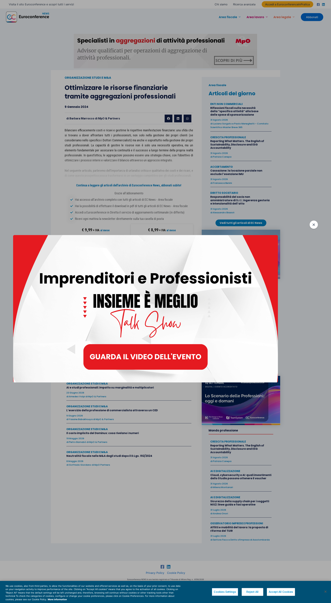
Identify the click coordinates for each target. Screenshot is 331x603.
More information (57, 599)
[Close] (325, 591)
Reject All (252, 592)
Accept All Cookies (281, 592)
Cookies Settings (225, 592)
